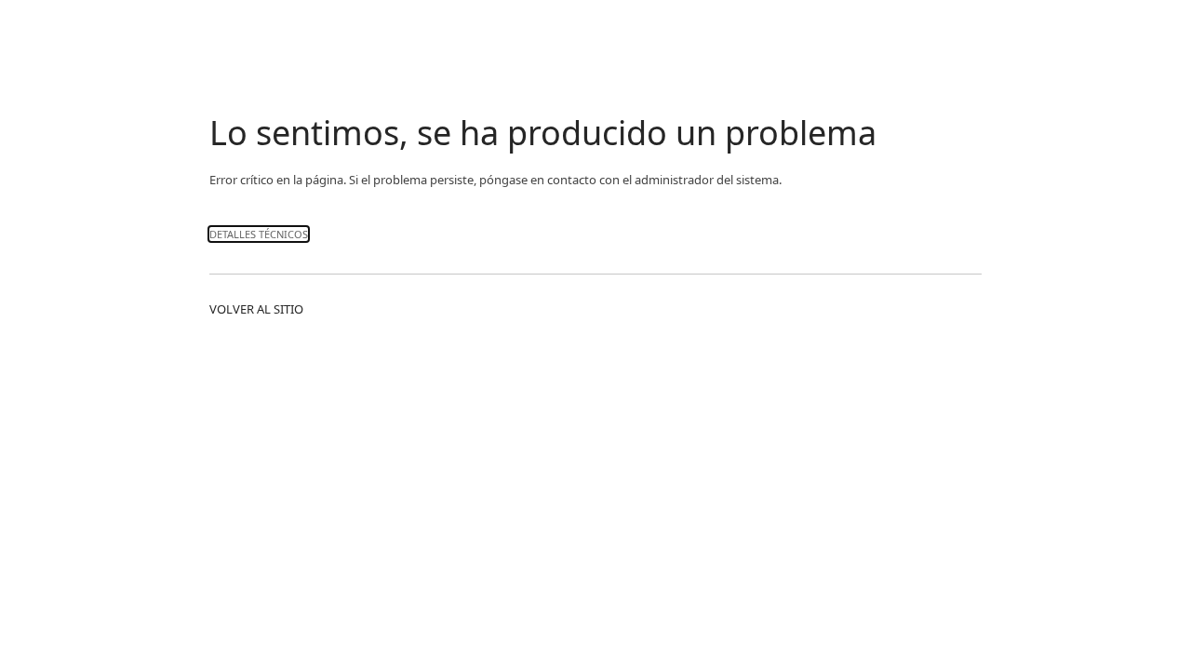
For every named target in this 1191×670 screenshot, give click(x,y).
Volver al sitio (256, 309)
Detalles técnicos (258, 234)
